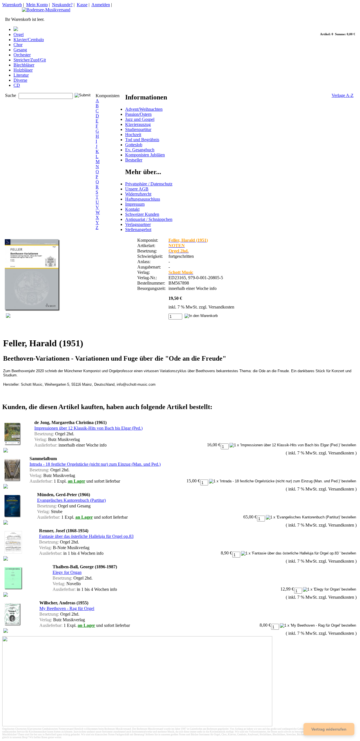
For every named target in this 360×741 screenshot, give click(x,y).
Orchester (22, 54)
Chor (18, 44)
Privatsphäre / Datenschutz (148, 183)
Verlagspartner (138, 224)
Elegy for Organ (67, 572)
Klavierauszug (138, 124)
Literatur (21, 75)
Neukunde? (62, 4)
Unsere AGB (136, 189)
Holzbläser (23, 70)
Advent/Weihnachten (144, 109)
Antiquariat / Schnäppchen (148, 219)
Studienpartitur (138, 129)
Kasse (82, 4)
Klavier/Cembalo (29, 39)
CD (17, 85)
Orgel (19, 34)
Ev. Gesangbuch (139, 149)
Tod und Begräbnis (142, 139)
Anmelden (100, 4)
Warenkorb (12, 4)
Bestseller (133, 159)
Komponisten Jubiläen (145, 154)
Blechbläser (24, 65)
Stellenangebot (138, 229)
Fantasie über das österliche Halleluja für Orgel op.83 (86, 536)
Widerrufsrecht (138, 194)
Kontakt (132, 209)
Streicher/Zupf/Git (30, 59)
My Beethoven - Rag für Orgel (66, 608)
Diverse (20, 80)
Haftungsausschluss (142, 199)
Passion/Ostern (138, 114)
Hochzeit (133, 134)
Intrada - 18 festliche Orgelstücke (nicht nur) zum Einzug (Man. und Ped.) (95, 464)
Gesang (20, 49)
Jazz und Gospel (139, 119)
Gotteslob (133, 144)
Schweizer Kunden (142, 214)
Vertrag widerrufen (328, 729)
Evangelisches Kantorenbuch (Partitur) (71, 500)
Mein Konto (37, 4)
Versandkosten (221, 307)
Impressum (135, 204)
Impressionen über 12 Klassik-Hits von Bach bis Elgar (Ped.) (88, 428)
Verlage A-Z (343, 95)
